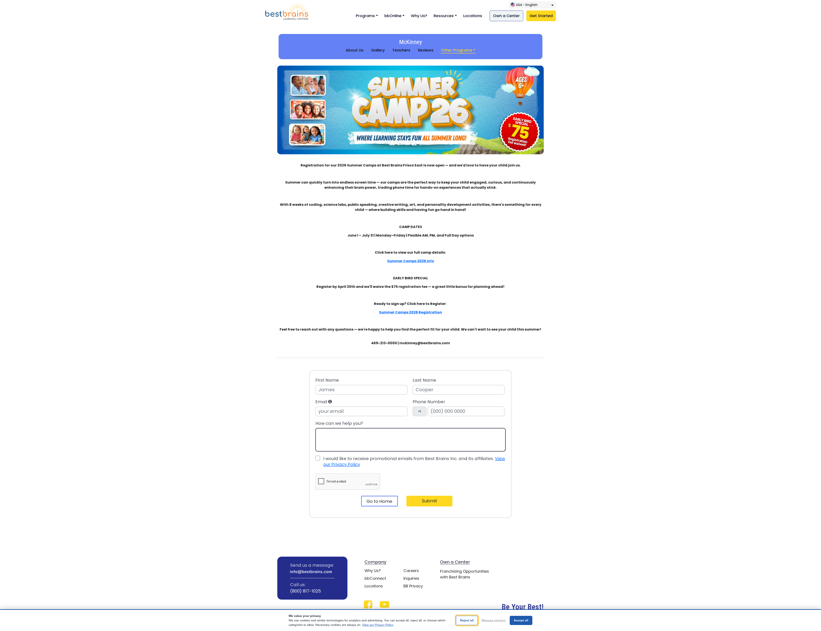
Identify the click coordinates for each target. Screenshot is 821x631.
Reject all (467, 620)
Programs (365, 15)
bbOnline (393, 15)
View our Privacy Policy (377, 625)
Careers (411, 570)
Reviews (425, 50)
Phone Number (429, 402)
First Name (327, 380)
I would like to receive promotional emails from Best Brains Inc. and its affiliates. (414, 461)
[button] (330, 402)
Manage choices (494, 620)
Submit (429, 501)
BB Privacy (413, 586)
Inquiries (411, 578)
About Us (354, 50)
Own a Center (506, 15)
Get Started (541, 15)
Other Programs (456, 50)
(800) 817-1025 (305, 591)
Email (321, 402)
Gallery (378, 50)
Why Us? (419, 15)
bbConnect (375, 578)
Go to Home (379, 501)
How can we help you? (339, 423)
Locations (472, 15)
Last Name (424, 380)
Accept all (521, 620)
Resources (444, 15)
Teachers (401, 50)
